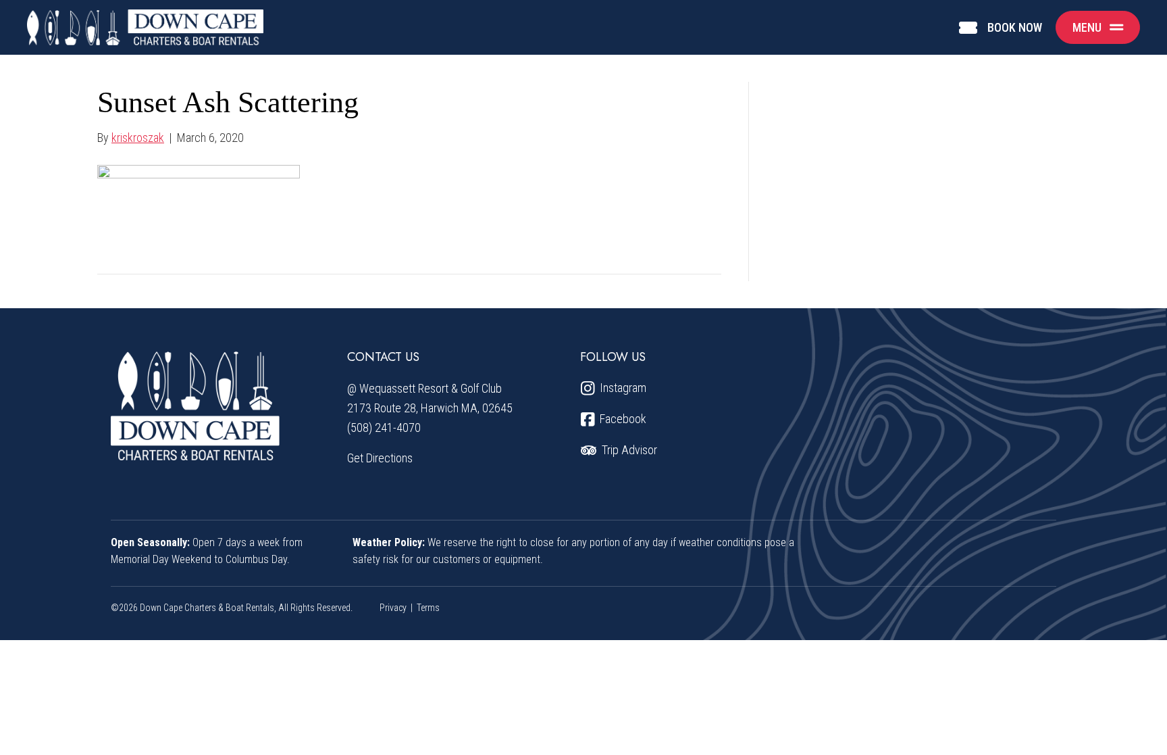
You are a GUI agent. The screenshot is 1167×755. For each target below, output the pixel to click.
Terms (428, 607)
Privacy (393, 607)
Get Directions (380, 458)
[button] (1098, 27)
